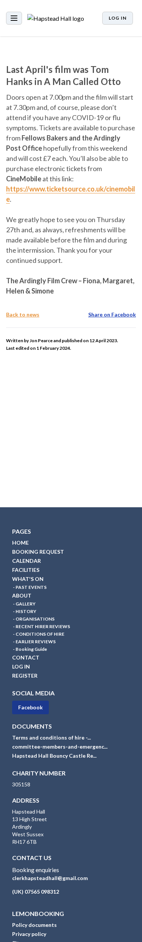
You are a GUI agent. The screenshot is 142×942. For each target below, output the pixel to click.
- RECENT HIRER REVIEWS (41, 626)
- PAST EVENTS (29, 587)
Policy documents (34, 925)
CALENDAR (26, 560)
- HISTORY (24, 611)
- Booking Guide (29, 649)
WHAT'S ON (28, 579)
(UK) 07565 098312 (35, 891)
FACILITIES (25, 570)
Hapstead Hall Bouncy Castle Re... (54, 755)
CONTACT (25, 657)
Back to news (22, 314)
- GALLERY (24, 604)
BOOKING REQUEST (38, 551)
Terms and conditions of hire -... (51, 737)
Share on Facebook (112, 314)
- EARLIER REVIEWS (34, 641)
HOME (20, 542)
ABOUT (21, 595)
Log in (117, 18)
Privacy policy (29, 934)
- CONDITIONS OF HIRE (38, 634)
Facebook (30, 707)
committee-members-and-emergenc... (60, 746)
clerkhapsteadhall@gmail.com (50, 878)
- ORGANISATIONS (33, 619)
